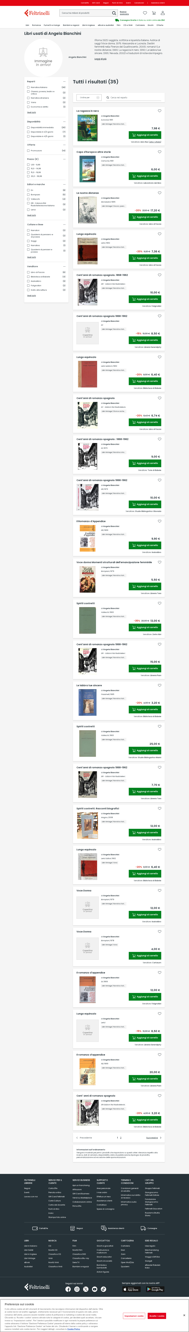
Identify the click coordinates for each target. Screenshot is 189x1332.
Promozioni (36, 151)
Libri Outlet (28, 1250)
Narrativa (35, 245)
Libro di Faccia (37, 272)
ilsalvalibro (36, 281)
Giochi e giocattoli (105, 1246)
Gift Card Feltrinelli (56, 1196)
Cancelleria (126, 1258)
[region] (94, 1315)
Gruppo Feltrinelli (152, 1188)
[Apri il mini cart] (154, 13)
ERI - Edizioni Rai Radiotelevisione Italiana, (119, 284)
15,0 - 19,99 (36, 172)
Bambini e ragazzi (80, 1266)
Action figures (103, 1272)
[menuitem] (27, 25)
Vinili (50, 1258)
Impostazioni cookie (134, 1315)
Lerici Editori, (106, 858)
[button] (114, 13)
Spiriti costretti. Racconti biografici (97, 808)
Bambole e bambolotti (102, 1266)
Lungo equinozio (86, 234)
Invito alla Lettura (39, 290)
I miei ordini (102, 1192)
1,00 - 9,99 (35, 165)
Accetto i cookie (156, 1315)
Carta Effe (52, 1188)
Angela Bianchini (111, 116)
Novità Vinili (53, 1262)
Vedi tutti (31, 112)
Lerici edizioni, (107, 366)
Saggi (33, 241)
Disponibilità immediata (42, 127)
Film (74, 1246)
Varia (33, 102)
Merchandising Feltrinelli (152, 1251)
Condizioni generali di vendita (130, 1189)
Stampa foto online (57, 1217)
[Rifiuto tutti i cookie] (184, 1315)
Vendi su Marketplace (82, 1197)
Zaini (123, 1254)
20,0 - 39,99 (36, 176)
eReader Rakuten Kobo (152, 1266)
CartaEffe (85, 3)
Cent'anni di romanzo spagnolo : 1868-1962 (102, 439)
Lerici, (103, 243)
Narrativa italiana (39, 87)
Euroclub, (105, 120)
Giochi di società (104, 1261)
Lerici (33, 210)
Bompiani (35, 195)
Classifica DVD (79, 1254)
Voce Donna (83, 890)
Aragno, (104, 817)
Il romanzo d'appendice (90, 972)
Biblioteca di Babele (40, 277)
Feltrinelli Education (153, 1208)
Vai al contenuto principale (36, 3)
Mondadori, (106, 202)
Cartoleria (125, 1246)
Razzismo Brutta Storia (152, 1214)
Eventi (128, 3)
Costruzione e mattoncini (103, 1251)
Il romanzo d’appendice (90, 1054)
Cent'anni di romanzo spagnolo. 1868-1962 (102, 275)
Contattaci (102, 1205)
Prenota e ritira (54, 1192)
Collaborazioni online (82, 1202)
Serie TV (75, 1262)
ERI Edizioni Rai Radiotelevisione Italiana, (118, 1104)
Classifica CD (54, 1254)
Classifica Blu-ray (80, 1258)
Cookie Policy (73, 1329)
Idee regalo (150, 1246)
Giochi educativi (104, 1257)
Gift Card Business (80, 1193)
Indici (50, 1213)
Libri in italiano (30, 1246)
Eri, (102, 448)
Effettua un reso (104, 1196)
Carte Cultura (54, 1200)
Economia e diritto (39, 107)
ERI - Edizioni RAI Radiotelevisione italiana (42, 204)
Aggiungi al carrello (147, 134)
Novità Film (77, 1250)
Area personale (103, 1188)
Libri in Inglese (30, 1254)
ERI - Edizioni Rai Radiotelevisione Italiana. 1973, (121, 653)
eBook (27, 1262)
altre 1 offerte (155, 142)
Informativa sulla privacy (128, 1203)
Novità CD (52, 1250)
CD (49, 1246)
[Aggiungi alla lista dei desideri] (160, 111)
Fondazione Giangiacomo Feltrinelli (151, 1202)
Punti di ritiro (117, 3)
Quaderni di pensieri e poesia (41, 250)
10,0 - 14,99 (36, 168)
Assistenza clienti (158, 3)
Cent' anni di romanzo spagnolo (95, 1095)
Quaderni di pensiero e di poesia (42, 235)
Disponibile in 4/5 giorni (42, 136)
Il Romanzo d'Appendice (91, 521)
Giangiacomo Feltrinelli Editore (152, 1193)
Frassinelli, (105, 694)
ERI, (102, 489)
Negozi (106, 3)
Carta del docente (56, 1205)
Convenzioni (139, 3)
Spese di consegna (105, 1209)
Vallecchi (35, 199)
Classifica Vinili (55, 1266)
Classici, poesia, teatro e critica (42, 92)
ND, (102, 1063)
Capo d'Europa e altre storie (93, 152)
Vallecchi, (105, 612)
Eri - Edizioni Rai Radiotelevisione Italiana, (119, 407)
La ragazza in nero (87, 111)
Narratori (35, 230)
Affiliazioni (77, 1189)
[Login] (162, 13)
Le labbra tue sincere (89, 685)
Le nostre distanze (87, 193)
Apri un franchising (81, 1185)
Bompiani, (105, 571)
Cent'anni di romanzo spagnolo (95, 398)
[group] (129, 20)
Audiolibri (28, 1266)
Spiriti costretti (85, 603)
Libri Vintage (29, 1258)
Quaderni (125, 1266)
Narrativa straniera (40, 98)
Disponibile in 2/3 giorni (42, 132)
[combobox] (88, 13)
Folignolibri (36, 285)
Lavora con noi (31, 1196)
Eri (32, 190)
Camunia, (105, 161)
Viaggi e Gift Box (152, 1257)
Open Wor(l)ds (127, 1262)
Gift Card (96, 3)
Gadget (148, 1261)
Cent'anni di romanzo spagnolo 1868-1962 (101, 316)
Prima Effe (76, 1206)
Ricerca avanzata (124, 13)
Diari (123, 1250)
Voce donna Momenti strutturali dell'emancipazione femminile (114, 562)
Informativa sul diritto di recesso (130, 1196)
